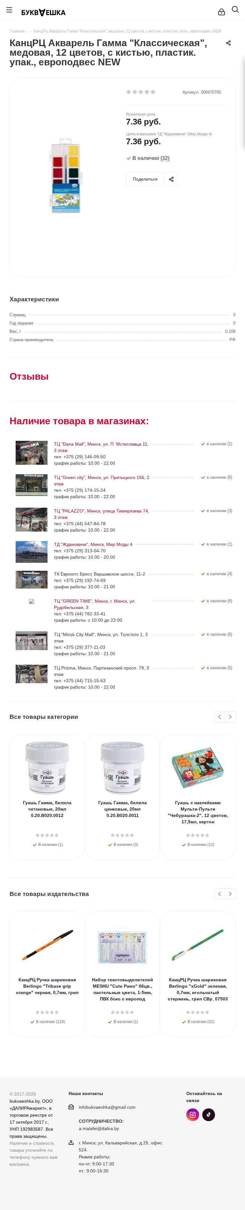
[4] (147, 92)
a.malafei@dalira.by (99, 1128)
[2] (135, 92)
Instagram (192, 1114)
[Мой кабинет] (221, 9)
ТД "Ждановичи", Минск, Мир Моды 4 (93, 544)
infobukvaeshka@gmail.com (107, 1107)
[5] (153, 92)
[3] (141, 92)
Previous (220, 717)
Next (230, 717)
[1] (129, 92)
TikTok (208, 1114)
